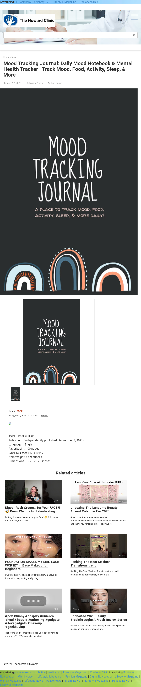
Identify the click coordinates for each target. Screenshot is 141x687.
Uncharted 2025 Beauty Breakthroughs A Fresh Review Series (98, 618)
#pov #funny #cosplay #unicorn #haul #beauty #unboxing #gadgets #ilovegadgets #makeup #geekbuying (32, 621)
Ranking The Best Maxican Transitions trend (90, 563)
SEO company (22, 2)
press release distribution (30, 672)
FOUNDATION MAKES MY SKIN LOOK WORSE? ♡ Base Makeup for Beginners (32, 565)
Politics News (120, 680)
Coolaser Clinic (89, 2)
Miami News (25, 676)
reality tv (53, 672)
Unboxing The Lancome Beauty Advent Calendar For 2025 (94, 509)
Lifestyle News (33, 680)
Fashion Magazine (76, 676)
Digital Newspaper (101, 676)
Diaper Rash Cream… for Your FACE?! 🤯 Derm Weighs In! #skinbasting (32, 509)
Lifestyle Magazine (64, 2)
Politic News (53, 680)
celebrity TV (41, 2)
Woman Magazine (10, 680)
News (40, 83)
